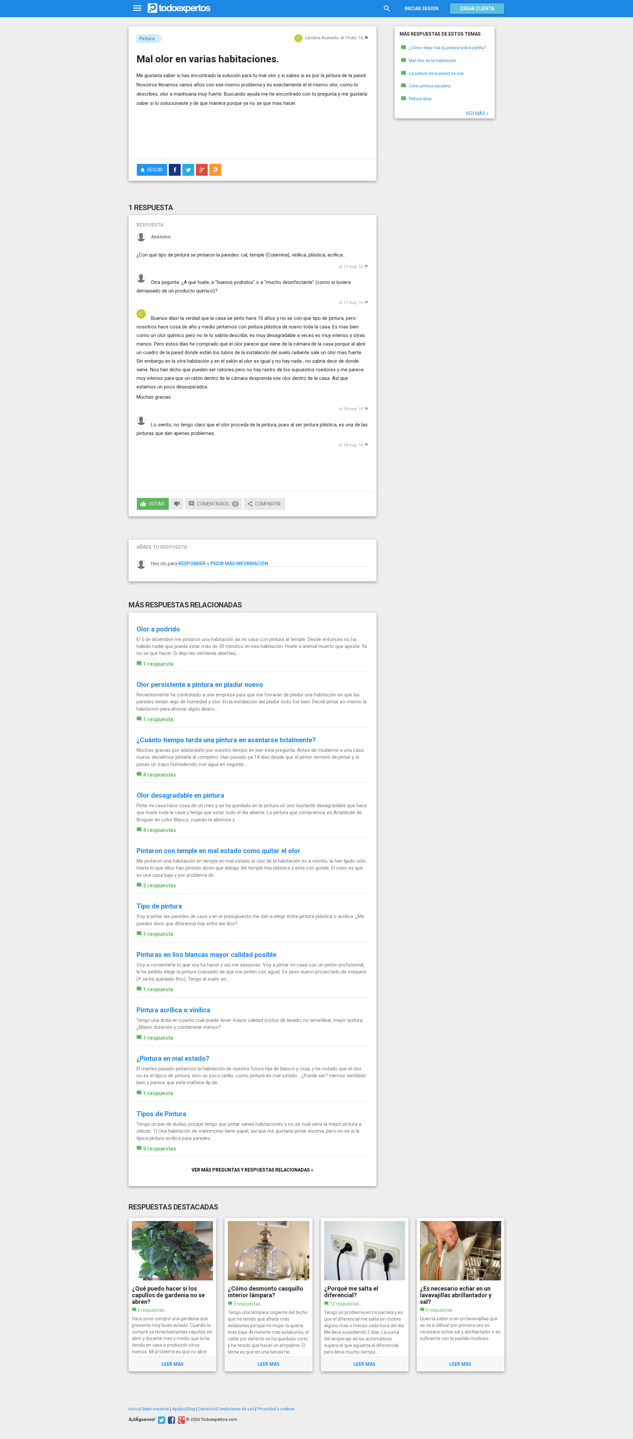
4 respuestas (159, 775)
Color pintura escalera (429, 85)
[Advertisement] (253, 135)
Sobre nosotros (155, 1409)
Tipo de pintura (159, 906)
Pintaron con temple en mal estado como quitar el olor (218, 851)
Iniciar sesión (421, 8)
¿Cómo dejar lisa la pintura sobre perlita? (447, 47)
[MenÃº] (137, 8)
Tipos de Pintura (161, 1114)
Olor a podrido (158, 629)
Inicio (133, 1409)
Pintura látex (420, 98)
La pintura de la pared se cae (436, 73)
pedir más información (239, 563)
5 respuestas (159, 1149)
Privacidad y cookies (276, 1409)
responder (192, 563)
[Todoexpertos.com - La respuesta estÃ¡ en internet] (179, 8)
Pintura (147, 38)
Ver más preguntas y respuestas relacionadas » (252, 1170)
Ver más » (477, 113)
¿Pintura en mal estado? (172, 1058)
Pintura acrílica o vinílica (173, 1010)
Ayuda (178, 1409)
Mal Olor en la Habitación (432, 60)
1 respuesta (158, 664)
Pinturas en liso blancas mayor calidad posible (206, 955)
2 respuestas (159, 885)
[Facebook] (170, 1419)
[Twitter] (160, 1419)
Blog (191, 1409)
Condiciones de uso (236, 1409)
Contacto (206, 1409)
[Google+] (180, 1419)
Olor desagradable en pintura (180, 795)
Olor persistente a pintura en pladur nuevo (199, 685)
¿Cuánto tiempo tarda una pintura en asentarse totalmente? (226, 740)
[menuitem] (175, 170)
